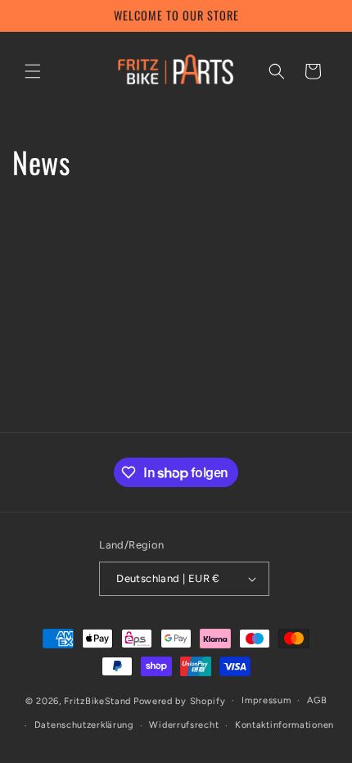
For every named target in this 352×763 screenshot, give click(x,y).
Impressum (266, 700)
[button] (33, 71)
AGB (317, 700)
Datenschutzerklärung (83, 725)
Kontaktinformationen (284, 725)
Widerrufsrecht (184, 725)
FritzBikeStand (97, 700)
